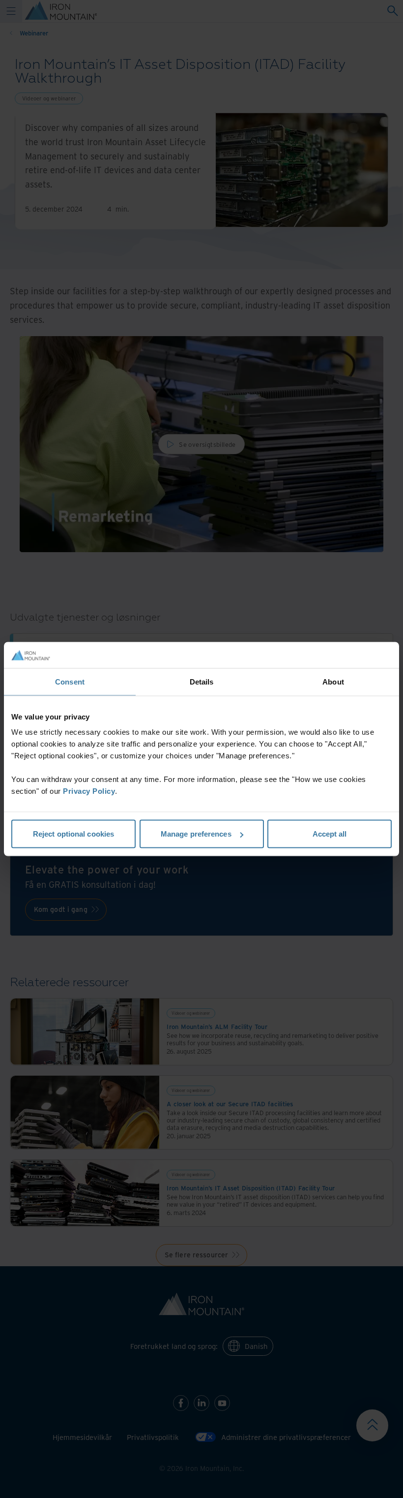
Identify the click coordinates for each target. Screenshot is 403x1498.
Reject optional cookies (73, 834)
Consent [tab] (70, 681)
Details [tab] (202, 681)
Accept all (330, 834)
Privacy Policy (89, 791)
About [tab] (333, 681)
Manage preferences (196, 834)
